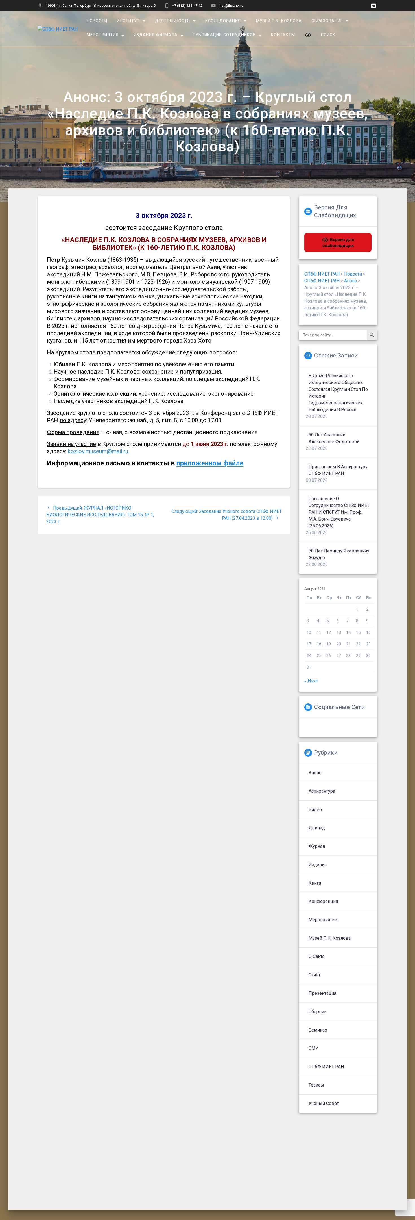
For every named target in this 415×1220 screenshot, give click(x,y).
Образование (327, 21)
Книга (315, 883)
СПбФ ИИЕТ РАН (326, 1066)
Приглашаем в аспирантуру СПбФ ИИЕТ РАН (338, 470)
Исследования (223, 21)
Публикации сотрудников (224, 34)
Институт (128, 21)
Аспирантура (322, 791)
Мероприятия (103, 34)
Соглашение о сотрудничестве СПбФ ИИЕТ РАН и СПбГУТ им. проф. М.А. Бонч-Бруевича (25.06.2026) (339, 512)
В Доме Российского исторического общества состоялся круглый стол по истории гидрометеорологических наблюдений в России (338, 392)
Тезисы (316, 1085)
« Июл (311, 681)
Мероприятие (323, 919)
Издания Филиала (156, 34)
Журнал (317, 846)
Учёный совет (324, 1103)
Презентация (322, 993)
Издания (318, 864)
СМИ (314, 1048)
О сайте (317, 956)
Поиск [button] (328, 34)
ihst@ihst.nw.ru (231, 5)
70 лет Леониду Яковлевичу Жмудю (339, 554)
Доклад (317, 828)
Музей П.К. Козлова (279, 21)
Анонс (315, 772)
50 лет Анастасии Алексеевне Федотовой (334, 438)
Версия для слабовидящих (338, 242)
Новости (97, 21)
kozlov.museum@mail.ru (98, 451)
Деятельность (172, 21)
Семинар (318, 1030)
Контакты (283, 34)
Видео (315, 809)
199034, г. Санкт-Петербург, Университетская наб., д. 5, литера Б (101, 5)
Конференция (323, 901)
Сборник (318, 1011)
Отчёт (314, 975)
